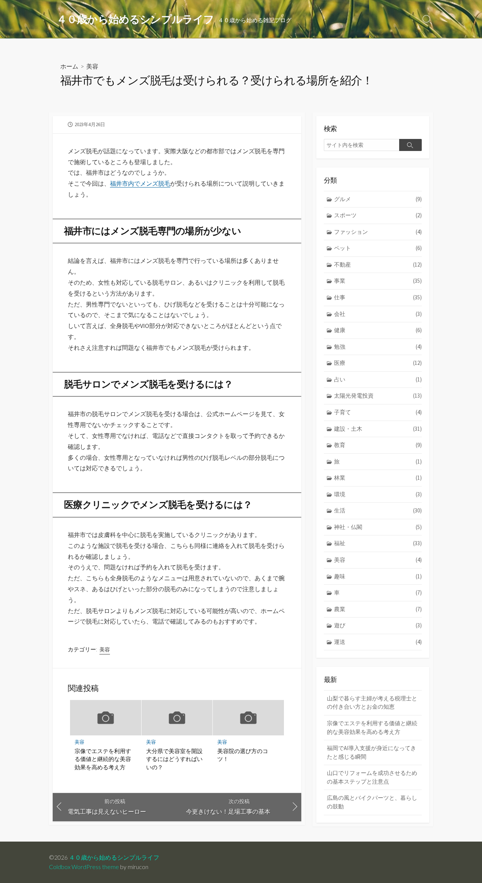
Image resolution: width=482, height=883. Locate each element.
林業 (378, 477)
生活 (378, 510)
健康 (378, 330)
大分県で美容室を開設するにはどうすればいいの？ (174, 758)
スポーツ (378, 215)
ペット (378, 248)
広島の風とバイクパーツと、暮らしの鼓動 (372, 802)
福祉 (378, 543)
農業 (378, 609)
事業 (378, 280)
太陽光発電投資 (378, 395)
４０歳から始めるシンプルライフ (114, 857)
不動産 (378, 264)
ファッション (378, 231)
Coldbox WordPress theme (84, 866)
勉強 (378, 346)
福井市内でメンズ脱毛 (140, 183)
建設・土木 (378, 428)
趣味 (378, 576)
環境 (378, 494)
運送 (378, 641)
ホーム (69, 66)
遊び (378, 625)
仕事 (378, 297)
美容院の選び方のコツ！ (242, 755)
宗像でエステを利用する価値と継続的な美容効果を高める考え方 (103, 758)
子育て (378, 412)
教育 (378, 444)
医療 (378, 362)
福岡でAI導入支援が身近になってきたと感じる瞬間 (371, 752)
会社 (378, 313)
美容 (92, 66)
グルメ (378, 199)
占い (378, 379)
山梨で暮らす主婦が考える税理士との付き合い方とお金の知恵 (372, 703)
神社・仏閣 (378, 527)
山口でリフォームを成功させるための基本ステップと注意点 (372, 777)
